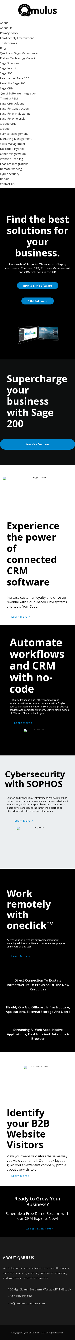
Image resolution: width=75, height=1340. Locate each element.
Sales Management (12, 144)
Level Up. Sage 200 (13, 83)
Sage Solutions (9, 63)
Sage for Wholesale (13, 118)
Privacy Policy (9, 33)
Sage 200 (6, 73)
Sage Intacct (8, 68)
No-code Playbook (12, 149)
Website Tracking (11, 159)
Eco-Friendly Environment (17, 38)
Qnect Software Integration (18, 93)
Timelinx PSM (9, 98)
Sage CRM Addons (12, 103)
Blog (3, 48)
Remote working (11, 169)
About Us (6, 28)
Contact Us (7, 184)
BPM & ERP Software (37, 285)
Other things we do (13, 154)
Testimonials (8, 43)
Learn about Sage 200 (14, 78)
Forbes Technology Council (17, 58)
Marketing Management (16, 139)
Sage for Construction (14, 108)
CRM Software (38, 301)
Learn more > (20, 616)
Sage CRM (6, 88)
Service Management (14, 133)
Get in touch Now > (39, 1229)
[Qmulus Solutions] (37, 10)
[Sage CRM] (37, 490)
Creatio (5, 128)
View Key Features (37, 444)
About (4, 23)
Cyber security (9, 174)
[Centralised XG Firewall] (37, 848)
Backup (4, 179)
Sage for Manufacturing (15, 113)
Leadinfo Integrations (14, 164)
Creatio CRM (8, 123)
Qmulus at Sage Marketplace (19, 53)
